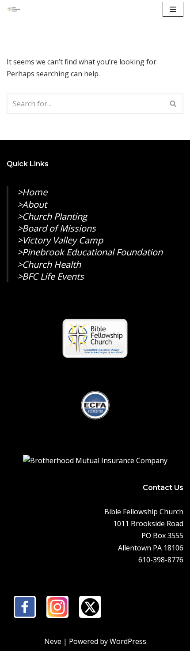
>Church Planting (52, 216)
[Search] (173, 104)
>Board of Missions (56, 228)
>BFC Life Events (50, 276)
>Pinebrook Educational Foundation (90, 252)
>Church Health (49, 264)
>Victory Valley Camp (60, 240)
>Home (32, 192)
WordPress (128, 641)
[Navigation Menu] (173, 9)
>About (32, 204)
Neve (52, 641)
